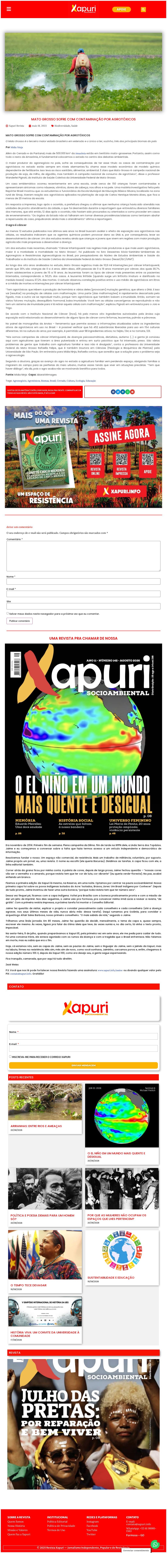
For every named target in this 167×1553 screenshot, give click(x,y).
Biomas (45, 380)
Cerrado (61, 380)
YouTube (92, 1530)
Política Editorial (57, 1521)
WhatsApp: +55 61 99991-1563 (141, 1530)
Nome (11, 577)
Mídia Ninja (17, 147)
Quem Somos (15, 1521)
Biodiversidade (62, 125)
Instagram (93, 1521)
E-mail (11, 589)
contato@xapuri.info (20, 973)
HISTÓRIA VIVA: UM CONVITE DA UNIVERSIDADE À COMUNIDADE (45, 1334)
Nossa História (16, 1525)
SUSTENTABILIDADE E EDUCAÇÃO (111, 1278)
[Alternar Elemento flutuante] (155, 1544)
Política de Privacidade (61, 1525)
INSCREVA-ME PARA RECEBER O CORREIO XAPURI (41, 1057)
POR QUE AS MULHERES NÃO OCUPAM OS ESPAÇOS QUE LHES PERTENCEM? (117, 1217)
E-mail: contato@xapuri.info (138, 1523)
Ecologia (80, 380)
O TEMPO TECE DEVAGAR (28, 1285)
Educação (91, 380)
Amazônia (80, 153)
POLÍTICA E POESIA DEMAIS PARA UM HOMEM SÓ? (42, 1217)
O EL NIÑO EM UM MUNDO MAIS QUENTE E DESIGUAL (116, 1155)
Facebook (92, 1525)
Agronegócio (19, 380)
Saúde (74, 125)
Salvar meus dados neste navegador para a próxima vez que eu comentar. (54, 614)
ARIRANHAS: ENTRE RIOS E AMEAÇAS (36, 1126)
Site (9, 601)
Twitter (91, 1534)
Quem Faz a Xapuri (19, 1534)
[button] (143, 9)
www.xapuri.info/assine (110, 970)
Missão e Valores (17, 1530)
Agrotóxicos (34, 380)
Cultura (71, 380)
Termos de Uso (56, 1530)
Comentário (15, 539)
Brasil (53, 380)
